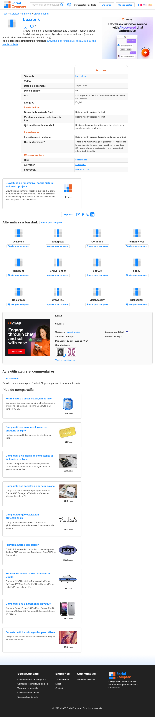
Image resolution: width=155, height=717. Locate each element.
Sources (59, 324)
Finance (26, 13)
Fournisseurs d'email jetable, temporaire (29, 398)
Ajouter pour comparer (51, 222)
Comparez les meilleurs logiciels (32, 684)
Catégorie (60, 332)
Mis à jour (60, 341)
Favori (25, 27)
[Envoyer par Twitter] (88, 214)
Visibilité (59, 336)
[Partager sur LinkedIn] (92, 214)
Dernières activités (86, 679)
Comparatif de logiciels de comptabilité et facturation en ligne (29, 457)
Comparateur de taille (85, 5)
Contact (59, 688)
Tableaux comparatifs (27, 688)
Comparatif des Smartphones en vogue (28, 603)
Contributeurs (62, 345)
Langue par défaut (114, 332)
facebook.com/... (83, 169)
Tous (5, 13)
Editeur (108, 336)
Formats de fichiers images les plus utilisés (30, 632)
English (145, 5)
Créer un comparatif (69, 5)
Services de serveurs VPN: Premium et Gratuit (28, 575)
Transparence (62, 679)
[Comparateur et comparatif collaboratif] (14, 5)
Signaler (68, 214)
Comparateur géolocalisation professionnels (22, 516)
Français (140, 5)
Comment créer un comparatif (31, 679)
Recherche (61, 4)
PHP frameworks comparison (22, 545)
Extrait (58, 316)
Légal (58, 684)
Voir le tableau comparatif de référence (24, 41)
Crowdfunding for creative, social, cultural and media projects (29, 185)
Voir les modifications (65, 360)
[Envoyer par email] (78, 214)
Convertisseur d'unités (28, 692)
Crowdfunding (41, 13)
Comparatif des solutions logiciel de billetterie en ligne (26, 429)
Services (15, 13)
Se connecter (125, 5)
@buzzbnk (80, 164)
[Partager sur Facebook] (83, 214)
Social (123, 675)
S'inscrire (106, 5)
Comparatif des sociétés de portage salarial (30, 486)
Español (150, 5)
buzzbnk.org (81, 76)
